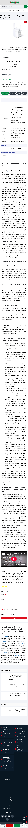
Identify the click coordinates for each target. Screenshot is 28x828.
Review (24, 93)
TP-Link (6, 636)
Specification (5, 93)
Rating (2, 611)
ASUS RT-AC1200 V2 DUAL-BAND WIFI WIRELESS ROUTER (17, 694)
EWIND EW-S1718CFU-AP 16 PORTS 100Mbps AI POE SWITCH (17, 685)
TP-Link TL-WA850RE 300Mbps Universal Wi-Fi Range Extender (17, 710)
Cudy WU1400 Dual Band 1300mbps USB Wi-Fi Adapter (16, 676)
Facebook (5, 652)
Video (19, 93)
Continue (14, 618)
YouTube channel (16, 654)
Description (13, 93)
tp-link (9, 171)
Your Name (3, 594)
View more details (6, 69)
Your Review (3, 599)
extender (23, 169)
